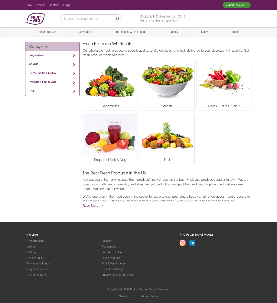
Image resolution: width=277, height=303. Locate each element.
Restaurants (109, 246)
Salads (33, 64)
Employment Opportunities (118, 274)
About (40, 5)
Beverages (86, 31)
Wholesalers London (38, 263)
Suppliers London (37, 269)
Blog (66, 5)
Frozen (235, 31)
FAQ (29, 5)
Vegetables (36, 55)
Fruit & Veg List (111, 258)
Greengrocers (35, 241)
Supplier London (112, 252)
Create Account (237, 5)
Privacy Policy (149, 296)
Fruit (31, 91)
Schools (106, 241)
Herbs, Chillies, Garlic (42, 73)
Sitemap (124, 296)
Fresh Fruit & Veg (112, 269)
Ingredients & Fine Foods (131, 31)
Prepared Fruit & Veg (42, 82)
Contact (54, 5)
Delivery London (36, 274)
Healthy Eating (35, 258)
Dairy (204, 31)
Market (30, 246)
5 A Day (31, 252)
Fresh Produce (47, 31)
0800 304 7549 (174, 16)
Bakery (173, 31)
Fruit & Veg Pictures (114, 263)
